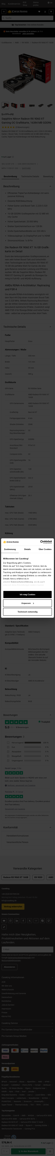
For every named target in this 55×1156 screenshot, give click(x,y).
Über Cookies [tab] (45, 549)
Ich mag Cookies (27, 594)
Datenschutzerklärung (22, 582)
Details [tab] (27, 549)
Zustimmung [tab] (10, 549)
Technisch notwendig (28, 612)
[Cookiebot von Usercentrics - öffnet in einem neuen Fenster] (40, 542)
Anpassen (26, 603)
